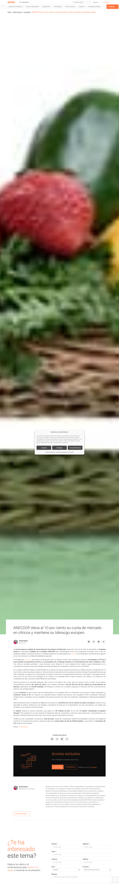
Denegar (59, 448)
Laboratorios (46, 6)
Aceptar (44, 448)
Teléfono (85, 859)
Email (53, 851)
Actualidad (27, 12)
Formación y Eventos (94, 6)
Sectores (81, 6)
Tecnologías (57, 6)
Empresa (54, 859)
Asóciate (94, 767)
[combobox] (81, 2)
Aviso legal (71, 452)
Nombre (54, 844)
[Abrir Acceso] (110, 2)
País (53, 866)
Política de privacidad (61, 452)
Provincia (86, 866)
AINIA (9, 12)
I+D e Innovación (70, 6)
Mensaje (54, 874)
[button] (96, 2)
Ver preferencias (75, 448)
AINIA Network (17, 12)
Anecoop (73, 654)
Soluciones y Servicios (15, 6)
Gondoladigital (23, 727)
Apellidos (86, 844)
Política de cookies (50, 452)
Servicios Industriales (32, 6)
